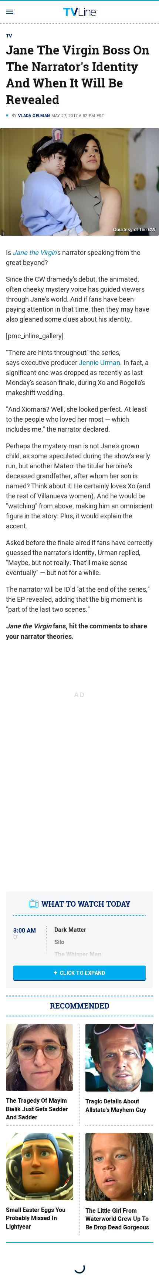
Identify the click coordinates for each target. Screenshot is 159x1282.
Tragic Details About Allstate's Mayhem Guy (115, 1105)
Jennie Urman (99, 362)
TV (9, 35)
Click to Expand (82, 973)
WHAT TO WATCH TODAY (86, 904)
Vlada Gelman (34, 116)
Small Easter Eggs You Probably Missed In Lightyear (35, 1218)
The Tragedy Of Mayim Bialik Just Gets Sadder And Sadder (37, 1109)
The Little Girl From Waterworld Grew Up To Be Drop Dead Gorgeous (117, 1219)
